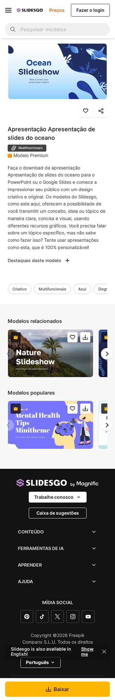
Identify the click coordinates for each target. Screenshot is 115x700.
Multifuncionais (52, 289)
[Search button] (12, 29)
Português (37, 662)
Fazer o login (90, 10)
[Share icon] (101, 110)
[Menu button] (8, 10)
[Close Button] (104, 651)
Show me (87, 651)
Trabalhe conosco (53, 497)
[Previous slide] (8, 354)
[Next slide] (106, 354)
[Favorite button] (85, 110)
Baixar (61, 689)
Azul (82, 289)
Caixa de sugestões (57, 513)
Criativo (19, 289)
